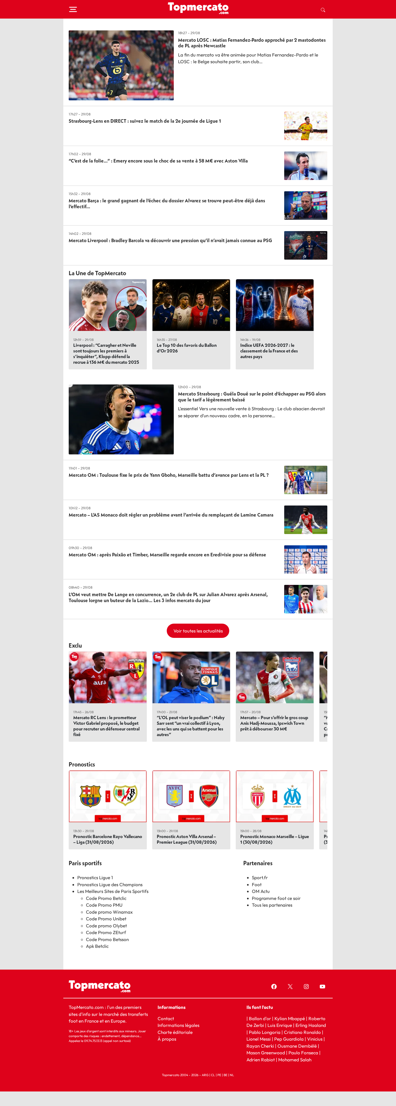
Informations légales (178, 1025)
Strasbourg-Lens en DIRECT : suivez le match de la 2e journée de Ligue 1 (145, 121)
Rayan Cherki (260, 1045)
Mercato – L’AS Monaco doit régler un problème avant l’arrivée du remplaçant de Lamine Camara (171, 515)
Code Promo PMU (104, 905)
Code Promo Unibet (106, 918)
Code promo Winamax (109, 912)
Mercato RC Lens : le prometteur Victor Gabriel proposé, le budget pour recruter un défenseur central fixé (106, 726)
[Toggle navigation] (73, 9)
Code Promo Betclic (106, 898)
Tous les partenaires (272, 905)
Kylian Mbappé (290, 1018)
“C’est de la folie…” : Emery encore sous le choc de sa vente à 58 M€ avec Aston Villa (158, 161)
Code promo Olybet (106, 925)
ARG (205, 1075)
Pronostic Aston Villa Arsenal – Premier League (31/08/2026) (187, 839)
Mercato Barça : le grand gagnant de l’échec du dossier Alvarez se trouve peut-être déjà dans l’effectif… (167, 203)
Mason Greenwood (266, 1052)
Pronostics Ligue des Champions (110, 884)
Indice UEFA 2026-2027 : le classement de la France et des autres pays (269, 350)
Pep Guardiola (289, 1039)
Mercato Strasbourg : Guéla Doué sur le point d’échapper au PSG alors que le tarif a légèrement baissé (252, 397)
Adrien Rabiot (260, 1059)
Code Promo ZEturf (106, 932)
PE (219, 1075)
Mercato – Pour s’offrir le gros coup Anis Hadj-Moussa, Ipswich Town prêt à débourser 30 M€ (274, 723)
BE (225, 1075)
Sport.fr (260, 877)
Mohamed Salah (294, 1059)
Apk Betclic (97, 946)
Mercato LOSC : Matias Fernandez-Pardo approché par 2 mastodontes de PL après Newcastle (252, 43)
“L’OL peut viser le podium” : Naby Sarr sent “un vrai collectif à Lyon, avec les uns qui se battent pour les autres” (191, 726)
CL (213, 1075)
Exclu (75, 645)
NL (232, 1075)
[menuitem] (323, 9)
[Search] (323, 9)
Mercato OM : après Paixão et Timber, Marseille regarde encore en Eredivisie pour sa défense (167, 555)
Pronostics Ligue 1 (95, 877)
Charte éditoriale (175, 1032)
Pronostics (82, 764)
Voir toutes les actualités (198, 631)
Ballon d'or (260, 1018)
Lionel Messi (258, 1039)
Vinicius (314, 1039)
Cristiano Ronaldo (302, 1032)
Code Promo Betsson (107, 939)
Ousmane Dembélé (297, 1045)
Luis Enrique (280, 1025)
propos (168, 1039)
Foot (257, 884)
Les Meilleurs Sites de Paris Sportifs (112, 891)
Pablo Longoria (264, 1032)
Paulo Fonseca (303, 1052)
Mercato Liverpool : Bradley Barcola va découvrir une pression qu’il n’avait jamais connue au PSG (170, 240)
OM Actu (261, 891)
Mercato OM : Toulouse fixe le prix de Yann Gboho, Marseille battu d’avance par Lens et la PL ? (169, 475)
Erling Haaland (311, 1025)
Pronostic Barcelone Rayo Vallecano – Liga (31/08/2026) (107, 839)
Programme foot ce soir (276, 898)
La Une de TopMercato (97, 273)
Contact (166, 1018)
